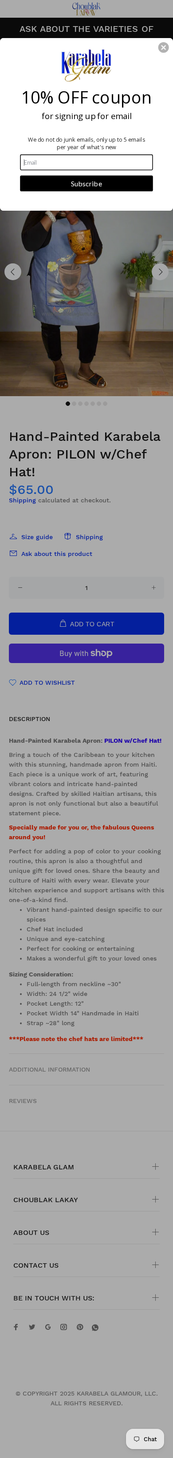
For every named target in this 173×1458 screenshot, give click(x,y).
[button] (163, 47)
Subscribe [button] (86, 183)
